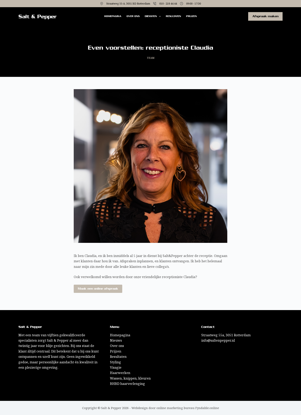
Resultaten (173, 16)
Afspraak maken (265, 16)
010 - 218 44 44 (168, 3)
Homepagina (112, 16)
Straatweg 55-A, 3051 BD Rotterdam (128, 3)
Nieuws (116, 340)
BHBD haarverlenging (127, 383)
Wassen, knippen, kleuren (130, 378)
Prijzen (191, 16)
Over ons (133, 16)
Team (150, 58)
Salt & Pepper (37, 16)
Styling (115, 362)
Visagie (115, 367)
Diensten (151, 16)
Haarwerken (120, 373)
